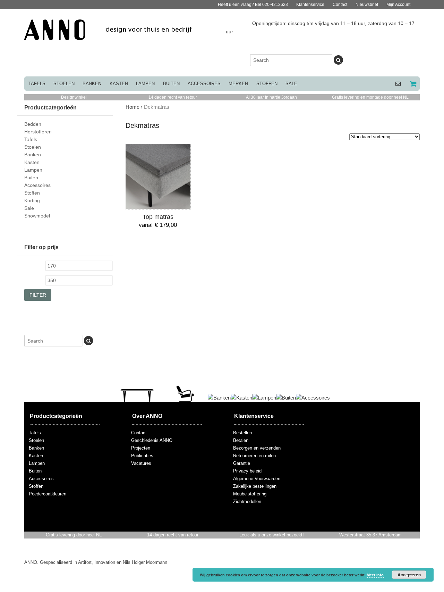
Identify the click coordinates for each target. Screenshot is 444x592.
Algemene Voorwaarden (256, 478)
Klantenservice (310, 4)
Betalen (240, 440)
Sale (291, 83)
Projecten (140, 448)
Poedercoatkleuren (47, 493)
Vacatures (141, 463)
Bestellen (242, 432)
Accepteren (409, 575)
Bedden (32, 124)
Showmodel (37, 216)
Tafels (36, 83)
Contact (340, 4)
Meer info (375, 574)
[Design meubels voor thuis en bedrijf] (108, 36)
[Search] (338, 60)
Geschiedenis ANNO (151, 440)
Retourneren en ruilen (254, 455)
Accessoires (204, 83)
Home (132, 107)
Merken (238, 83)
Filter (37, 295)
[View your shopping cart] (412, 83)
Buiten (171, 83)
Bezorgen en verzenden (257, 448)
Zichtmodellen (247, 501)
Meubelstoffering (249, 493)
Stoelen (64, 83)
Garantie (241, 463)
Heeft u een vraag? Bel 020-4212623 (253, 4)
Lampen (145, 83)
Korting (32, 200)
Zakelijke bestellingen (254, 486)
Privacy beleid (247, 471)
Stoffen (267, 83)
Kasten (119, 83)
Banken (92, 83)
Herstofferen (38, 131)
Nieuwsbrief (367, 4)
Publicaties (142, 455)
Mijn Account (398, 4)
